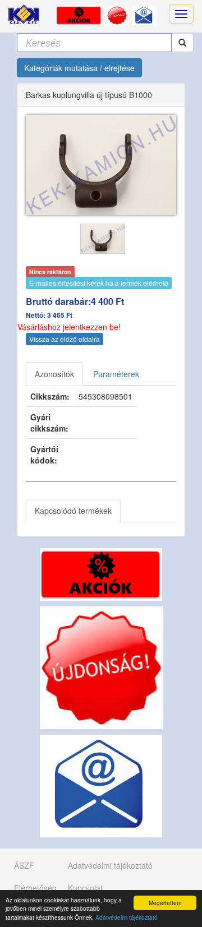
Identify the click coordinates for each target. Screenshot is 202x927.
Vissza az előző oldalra (64, 339)
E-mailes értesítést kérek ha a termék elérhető (98, 283)
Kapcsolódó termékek (73, 510)
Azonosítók (54, 373)
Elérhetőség (35, 887)
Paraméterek (116, 373)
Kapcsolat (85, 887)
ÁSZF (24, 865)
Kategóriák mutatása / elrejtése (79, 67)
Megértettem (165, 902)
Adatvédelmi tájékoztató (126, 917)
